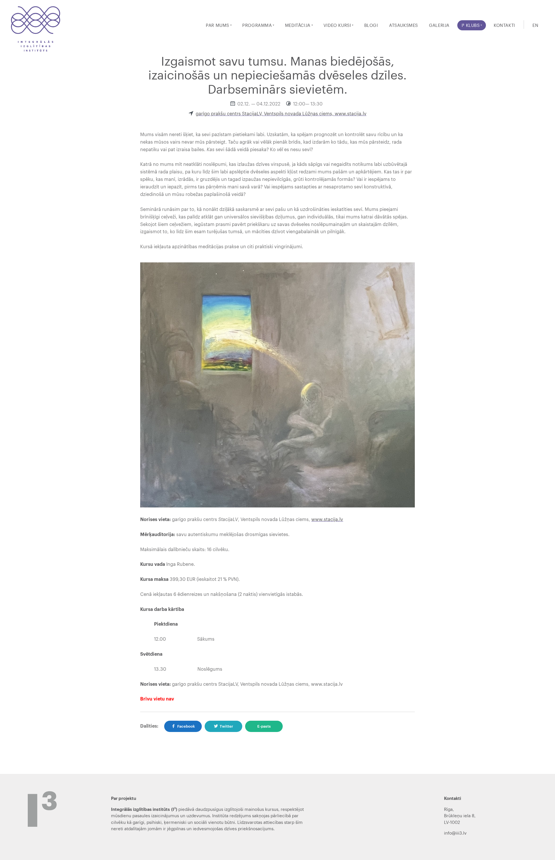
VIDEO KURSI (337, 25)
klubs (471, 25)
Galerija (439, 25)
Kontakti (504, 25)
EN (535, 25)
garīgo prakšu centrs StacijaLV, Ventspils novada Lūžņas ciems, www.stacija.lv (281, 114)
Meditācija (297, 25)
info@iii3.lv (455, 833)
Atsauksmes (403, 25)
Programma (257, 25)
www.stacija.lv (327, 519)
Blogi (371, 25)
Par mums (217, 25)
